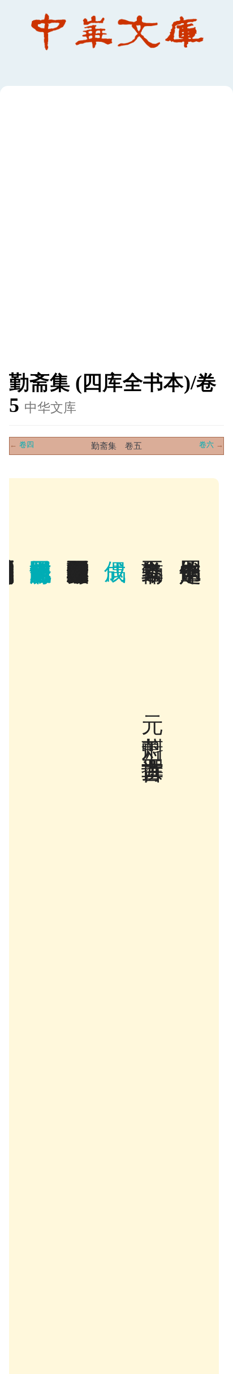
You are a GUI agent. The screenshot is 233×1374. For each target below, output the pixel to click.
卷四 (26, 444)
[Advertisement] (116, 234)
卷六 (206, 444)
